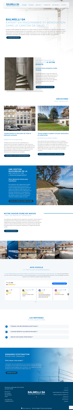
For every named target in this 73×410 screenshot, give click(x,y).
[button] (5, 294)
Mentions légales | (36, 408)
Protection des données (46, 408)
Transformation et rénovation (60, 392)
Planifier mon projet (13, 37)
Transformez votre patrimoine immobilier (17, 155)
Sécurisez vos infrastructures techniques (51, 154)
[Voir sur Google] (7, 290)
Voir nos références (11, 230)
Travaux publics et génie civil (60, 394)
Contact (63, 5)
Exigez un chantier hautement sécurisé (21, 201)
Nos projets (55, 5)
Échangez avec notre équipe (45, 87)
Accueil (24, 5)
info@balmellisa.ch (9, 401)
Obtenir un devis (11, 372)
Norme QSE (47, 5)
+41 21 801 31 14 (8, 399)
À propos (31, 5)
